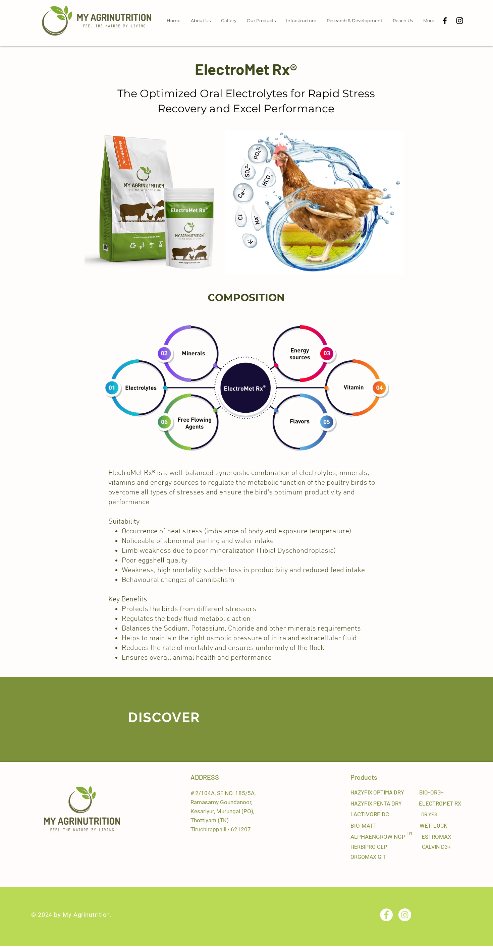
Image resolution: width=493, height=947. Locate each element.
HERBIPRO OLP (368, 847)
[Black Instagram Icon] (459, 20)
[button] (200, 20)
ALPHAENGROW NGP (378, 836)
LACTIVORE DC (369, 814)
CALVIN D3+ (436, 847)
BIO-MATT (364, 825)
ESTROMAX (436, 836)
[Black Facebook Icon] (444, 20)
